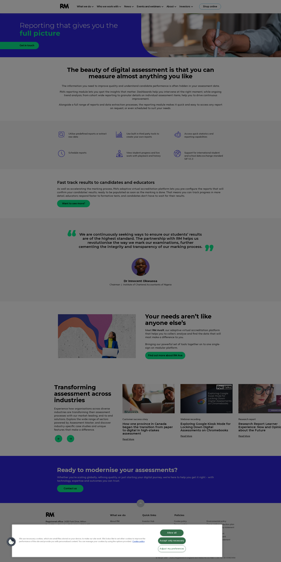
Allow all (172, 532)
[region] (117, 540)
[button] (11, 541)
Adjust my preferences (172, 548)
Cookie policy (138, 541)
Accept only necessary (172, 540)
